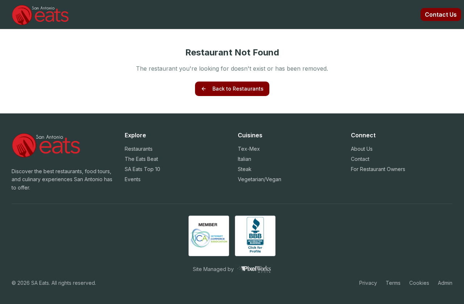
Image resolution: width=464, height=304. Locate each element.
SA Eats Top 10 (142, 169)
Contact (360, 159)
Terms (393, 283)
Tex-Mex (249, 149)
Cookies (419, 283)
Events (133, 179)
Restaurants (139, 149)
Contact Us (441, 14)
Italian (244, 159)
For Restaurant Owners (378, 169)
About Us (362, 149)
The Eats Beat (141, 159)
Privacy (368, 283)
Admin (445, 283)
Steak (245, 169)
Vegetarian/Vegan (259, 179)
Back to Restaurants (238, 89)
